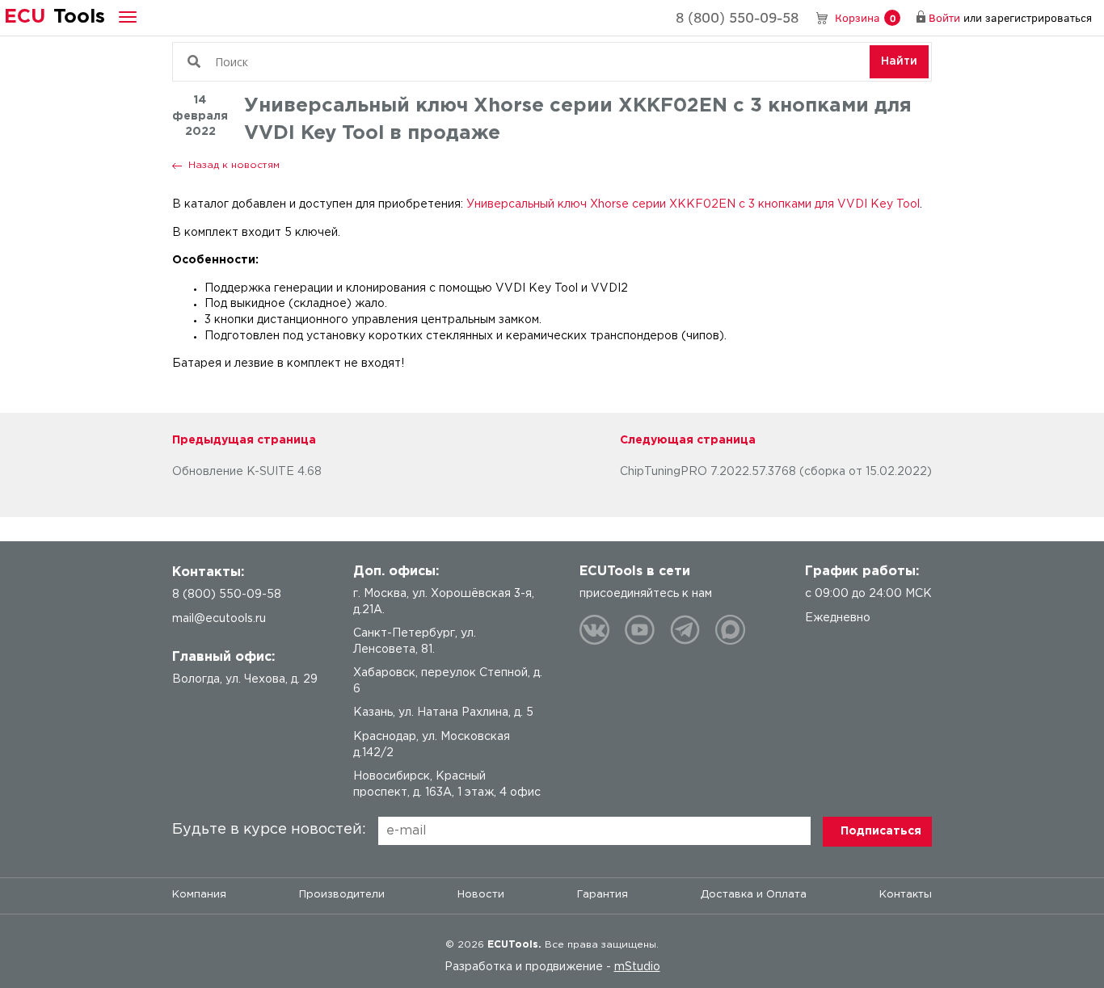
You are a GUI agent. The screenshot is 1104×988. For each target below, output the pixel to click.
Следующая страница (688, 440)
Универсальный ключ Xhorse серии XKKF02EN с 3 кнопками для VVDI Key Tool (693, 204)
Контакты (905, 894)
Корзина (865, 17)
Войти (944, 17)
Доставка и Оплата (754, 894)
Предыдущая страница (244, 440)
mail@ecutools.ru (219, 619)
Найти (899, 61)
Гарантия (602, 894)
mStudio (637, 967)
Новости (480, 894)
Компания (199, 894)
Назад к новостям (234, 165)
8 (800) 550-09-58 (737, 17)
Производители (342, 894)
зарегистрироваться (1038, 17)
